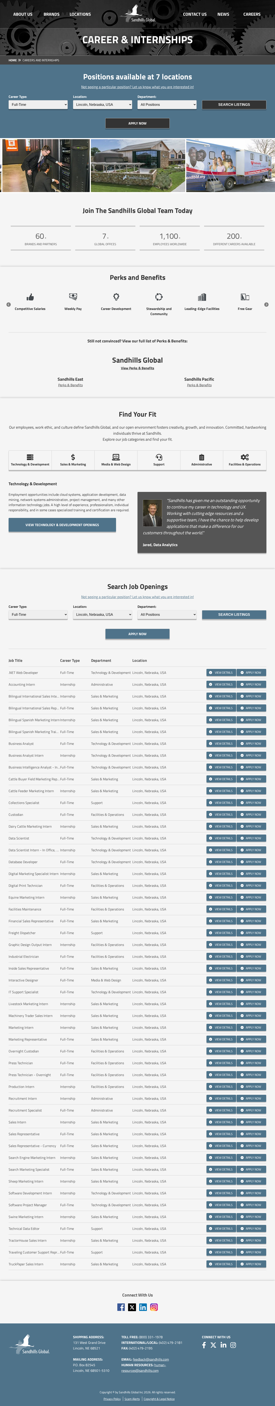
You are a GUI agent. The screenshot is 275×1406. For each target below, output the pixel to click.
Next (266, 304)
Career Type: (18, 96)
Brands (52, 14)
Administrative (201, 464)
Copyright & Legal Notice (159, 1399)
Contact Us (195, 14)
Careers (252, 14)
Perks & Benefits (70, 385)
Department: (147, 96)
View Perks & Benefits (137, 368)
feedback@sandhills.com (151, 1359)
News (223, 14)
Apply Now (137, 123)
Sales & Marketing (73, 464)
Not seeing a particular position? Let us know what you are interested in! (137, 87)
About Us (22, 14)
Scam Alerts (132, 1399)
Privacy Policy (112, 1399)
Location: (80, 96)
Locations (80, 14)
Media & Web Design (116, 464)
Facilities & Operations (245, 464)
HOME (13, 60)
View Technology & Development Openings (62, 524)
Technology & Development (30, 464)
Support (158, 464)
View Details (223, 672)
